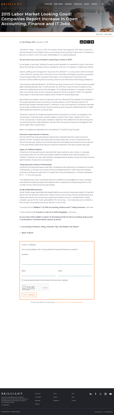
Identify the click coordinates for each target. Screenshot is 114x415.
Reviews (37, 404)
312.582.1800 (5, 405)
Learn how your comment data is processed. (69, 302)
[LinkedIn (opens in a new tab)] (90, 394)
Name (24, 271)
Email (60, 271)
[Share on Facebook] (85, 42)
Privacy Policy (98, 412)
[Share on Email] (92, 42)
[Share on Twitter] (88, 42)
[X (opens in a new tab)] (100, 394)
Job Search (74, 227)
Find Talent (58, 4)
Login (109, 4)
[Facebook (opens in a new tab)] (95, 394)
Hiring (43, 227)
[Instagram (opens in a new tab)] (105, 394)
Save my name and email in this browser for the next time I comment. (46, 280)
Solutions (68, 4)
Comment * (25, 254)
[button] (102, 4)
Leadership (56, 400)
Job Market (64, 227)
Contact (94, 4)
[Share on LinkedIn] (81, 42)
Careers (55, 397)
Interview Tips (52, 227)
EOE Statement (108, 412)
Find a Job (48, 4)
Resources (78, 4)
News (73, 393)
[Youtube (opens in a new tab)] (110, 394)
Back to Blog (27, 233)
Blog (73, 397)
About (86, 4)
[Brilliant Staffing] (11, 4)
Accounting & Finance (31, 227)
